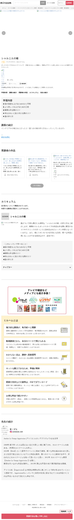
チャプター (7, 267)
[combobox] (29, 3)
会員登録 (69, 3)
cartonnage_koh (17, 431)
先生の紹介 (44, 92)
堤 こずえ (10, 80)
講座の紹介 (13, 92)
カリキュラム (33, 92)
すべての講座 (51, 3)
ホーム (4, 8)
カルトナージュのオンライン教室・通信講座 (57, 8)
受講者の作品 (23, 92)
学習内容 (4, 92)
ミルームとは (15, 504)
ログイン (61, 3)
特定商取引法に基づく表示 (39, 507)
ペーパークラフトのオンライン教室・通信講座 (30, 8)
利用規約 (49, 504)
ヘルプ (23, 504)
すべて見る (37, 185)
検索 (43, 3)
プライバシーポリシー (60, 504)
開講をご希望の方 (32, 504)
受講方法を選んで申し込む (37, 516)
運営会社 (42, 504)
